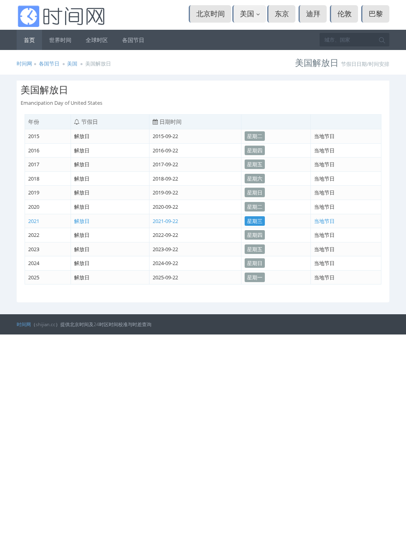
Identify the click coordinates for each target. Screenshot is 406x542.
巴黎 (376, 13)
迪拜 (313, 13)
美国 (248, 13)
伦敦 (344, 13)
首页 (29, 40)
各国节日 (133, 40)
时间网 (24, 63)
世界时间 (60, 40)
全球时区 (97, 40)
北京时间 (210, 13)
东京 (282, 13)
